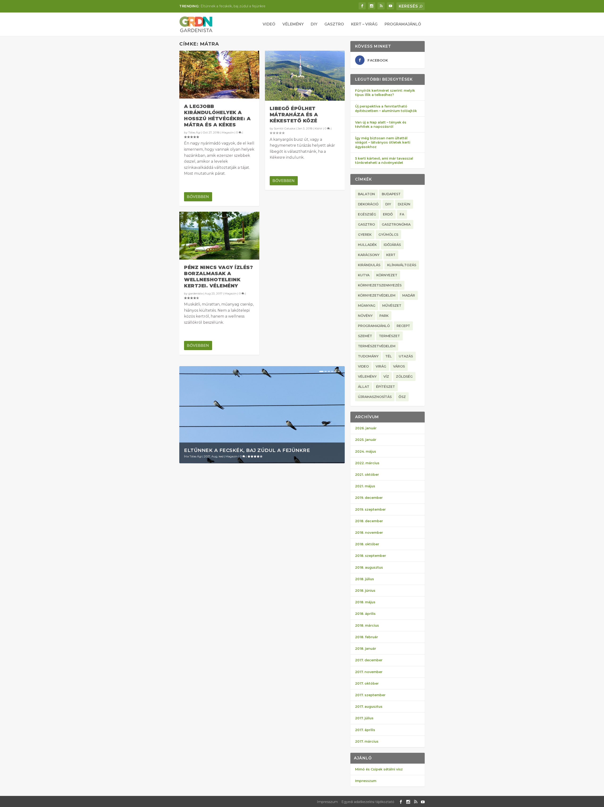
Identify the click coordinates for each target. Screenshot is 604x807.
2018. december (369, 521)
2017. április (365, 730)
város (399, 366)
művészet (391, 305)
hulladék (367, 245)
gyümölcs (388, 234)
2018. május (365, 602)
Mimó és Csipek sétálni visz (379, 769)
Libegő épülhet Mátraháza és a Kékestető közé (294, 115)
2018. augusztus (369, 567)
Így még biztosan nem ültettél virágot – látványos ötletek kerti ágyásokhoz (382, 142)
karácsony (368, 255)
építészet (385, 387)
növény (365, 316)
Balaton (366, 194)
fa (402, 214)
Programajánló (403, 24)
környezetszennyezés (380, 285)
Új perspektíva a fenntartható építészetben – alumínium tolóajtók (386, 108)
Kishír (318, 128)
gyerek (365, 234)
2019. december (369, 498)
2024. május (365, 451)
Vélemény (293, 24)
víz (386, 376)
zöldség (404, 376)
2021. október (367, 474)
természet (389, 336)
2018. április (365, 614)
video (363, 366)
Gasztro (334, 24)
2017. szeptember (370, 695)
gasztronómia (396, 224)
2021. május (365, 486)
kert (390, 255)
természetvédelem (376, 346)
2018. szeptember (370, 556)
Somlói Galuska (284, 128)
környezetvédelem (376, 295)
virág (381, 366)
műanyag (366, 305)
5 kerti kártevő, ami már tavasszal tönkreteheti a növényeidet (384, 160)
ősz (402, 397)
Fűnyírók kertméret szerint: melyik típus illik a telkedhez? (385, 92)
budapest (391, 194)
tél (388, 356)
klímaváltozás (401, 265)
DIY (314, 24)
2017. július (364, 718)
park (384, 316)
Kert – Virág (364, 24)
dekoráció (368, 204)
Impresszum (365, 781)
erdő (388, 214)
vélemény (367, 376)
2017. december (368, 660)
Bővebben (198, 197)
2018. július (364, 579)
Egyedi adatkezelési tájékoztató (367, 802)
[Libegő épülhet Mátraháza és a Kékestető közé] (305, 76)
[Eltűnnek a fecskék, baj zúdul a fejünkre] (262, 414)
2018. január (365, 648)
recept (403, 326)
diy (388, 204)
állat (363, 387)
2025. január (365, 440)
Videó (269, 24)
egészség (367, 214)
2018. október (367, 544)
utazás (406, 356)
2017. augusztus (368, 706)
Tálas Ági (194, 132)
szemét (365, 336)
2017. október (367, 683)
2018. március (367, 625)
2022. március (367, 463)
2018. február (366, 637)
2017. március (366, 741)
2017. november (368, 672)
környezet (386, 275)
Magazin (228, 132)
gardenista (195, 293)
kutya (363, 275)
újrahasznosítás (375, 397)
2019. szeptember (370, 509)
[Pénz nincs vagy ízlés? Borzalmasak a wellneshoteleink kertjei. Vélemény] (219, 236)
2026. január (366, 428)
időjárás (392, 245)
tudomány (368, 356)
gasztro (366, 224)
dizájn (404, 204)
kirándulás (369, 265)
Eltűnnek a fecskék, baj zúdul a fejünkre (233, 6)
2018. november (369, 532)
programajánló (374, 326)
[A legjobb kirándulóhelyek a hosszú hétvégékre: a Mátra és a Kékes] (219, 75)
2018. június (365, 590)
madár (408, 295)
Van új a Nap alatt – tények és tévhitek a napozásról (380, 124)
